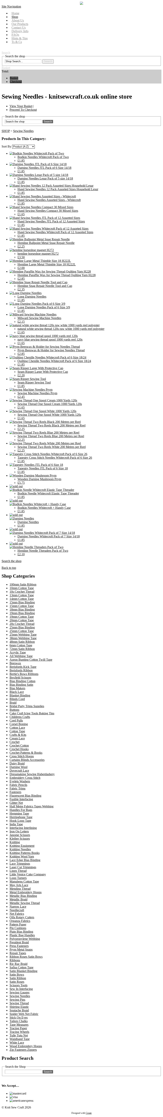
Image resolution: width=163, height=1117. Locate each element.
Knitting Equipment (22, 845)
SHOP (6, 131)
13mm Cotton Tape (22, 595)
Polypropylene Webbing (25, 938)
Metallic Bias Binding (23, 895)
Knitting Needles (20, 849)
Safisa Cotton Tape (21, 967)
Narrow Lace (18, 906)
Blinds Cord (17, 699)
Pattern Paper (18, 924)
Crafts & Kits (18, 734)
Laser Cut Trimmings (23, 867)
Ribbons (15, 960)
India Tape (16, 824)
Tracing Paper (18, 1028)
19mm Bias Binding (22, 613)
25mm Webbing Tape (23, 634)
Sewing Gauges (19, 992)
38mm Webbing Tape (23, 638)
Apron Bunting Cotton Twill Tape (31, 659)
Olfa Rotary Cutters (22, 917)
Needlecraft (17, 910)
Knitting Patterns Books (25, 853)
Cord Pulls (16, 720)
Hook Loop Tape (20, 820)
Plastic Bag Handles (22, 935)
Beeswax (15, 663)
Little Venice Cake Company (28, 874)
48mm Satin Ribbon (22, 641)
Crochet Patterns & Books (26, 752)
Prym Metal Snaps (21, 949)
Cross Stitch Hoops (22, 756)
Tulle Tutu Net (19, 1035)
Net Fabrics (17, 913)
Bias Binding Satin (21, 684)
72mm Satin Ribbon (22, 649)
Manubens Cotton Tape (24, 881)
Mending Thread (20, 888)
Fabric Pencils (18, 785)
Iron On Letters (19, 831)
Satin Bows (17, 974)
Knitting (15, 842)
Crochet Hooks (19, 749)
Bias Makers (17, 688)
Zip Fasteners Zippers (23, 1049)
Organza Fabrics (20, 921)
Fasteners (15, 792)
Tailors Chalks (19, 1021)
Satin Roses (17, 981)
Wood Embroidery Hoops (26, 1046)
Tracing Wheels (19, 1031)
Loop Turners (18, 878)
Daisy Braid (17, 763)
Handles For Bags (21, 810)
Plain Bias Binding (21, 931)
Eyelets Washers (20, 781)
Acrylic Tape (18, 652)
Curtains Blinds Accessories (27, 760)
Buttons (14, 709)
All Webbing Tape (21, 656)
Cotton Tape (17, 731)
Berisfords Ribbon (21, 670)
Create (89, 1113)
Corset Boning (19, 724)
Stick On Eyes (19, 1017)
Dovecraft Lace (19, 770)
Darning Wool (18, 767)
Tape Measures (19, 1024)
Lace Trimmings (20, 863)
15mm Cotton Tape (22, 606)
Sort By (6, 146)
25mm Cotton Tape (22, 631)
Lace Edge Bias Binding (25, 860)
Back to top (9, 567)
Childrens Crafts (20, 717)
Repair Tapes (18, 953)
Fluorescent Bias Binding (25, 795)
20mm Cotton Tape (22, 620)
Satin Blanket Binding (23, 971)
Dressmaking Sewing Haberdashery (32, 774)
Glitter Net (16, 802)
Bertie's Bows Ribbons (24, 674)
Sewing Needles (23, 131)
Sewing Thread (19, 1003)
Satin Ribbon (18, 978)
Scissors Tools (18, 985)
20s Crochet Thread (22, 624)
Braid (13, 702)
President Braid (19, 942)
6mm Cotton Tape (21, 645)
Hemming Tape (19, 813)
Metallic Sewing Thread (25, 903)
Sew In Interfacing (21, 989)
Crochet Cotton (19, 745)
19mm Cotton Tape (22, 616)
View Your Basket (21, 106)
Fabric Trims (17, 788)
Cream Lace (17, 738)
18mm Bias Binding (22, 609)
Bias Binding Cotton (22, 681)
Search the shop (11, 561)
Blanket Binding (20, 695)
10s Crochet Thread (22, 591)
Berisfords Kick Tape (23, 666)
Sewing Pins (17, 999)
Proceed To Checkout (23, 109)
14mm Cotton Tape (22, 598)
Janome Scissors (20, 835)
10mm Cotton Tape (22, 588)
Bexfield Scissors (20, 677)
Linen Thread (18, 870)
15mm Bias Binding (22, 602)
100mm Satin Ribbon (23, 584)
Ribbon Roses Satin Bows (26, 956)
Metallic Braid (18, 899)
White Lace (17, 1042)
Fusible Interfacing (21, 799)
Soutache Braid (19, 1010)
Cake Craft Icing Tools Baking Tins (32, 713)
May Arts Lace (19, 885)
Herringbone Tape (21, 817)
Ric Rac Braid (18, 963)
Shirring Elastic (19, 1006)
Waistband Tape (20, 1039)
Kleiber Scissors (20, 838)
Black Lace (17, 692)
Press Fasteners (19, 946)
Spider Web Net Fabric (24, 1014)
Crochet (14, 742)
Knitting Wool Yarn (22, 856)
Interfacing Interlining (23, 827)
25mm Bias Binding (22, 627)
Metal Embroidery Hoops (26, 892)
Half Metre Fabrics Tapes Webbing (31, 806)
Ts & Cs (17, 42)
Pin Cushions (18, 928)
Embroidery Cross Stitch (25, 777)
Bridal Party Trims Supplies (27, 706)
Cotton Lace (17, 727)
